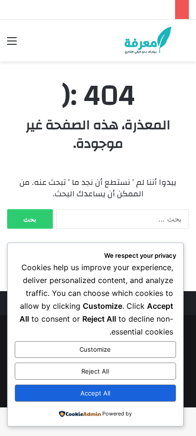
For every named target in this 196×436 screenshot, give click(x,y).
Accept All (95, 393)
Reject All (95, 371)
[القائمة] (12, 44)
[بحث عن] (184, 44)
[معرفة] (140, 40)
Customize (95, 349)
